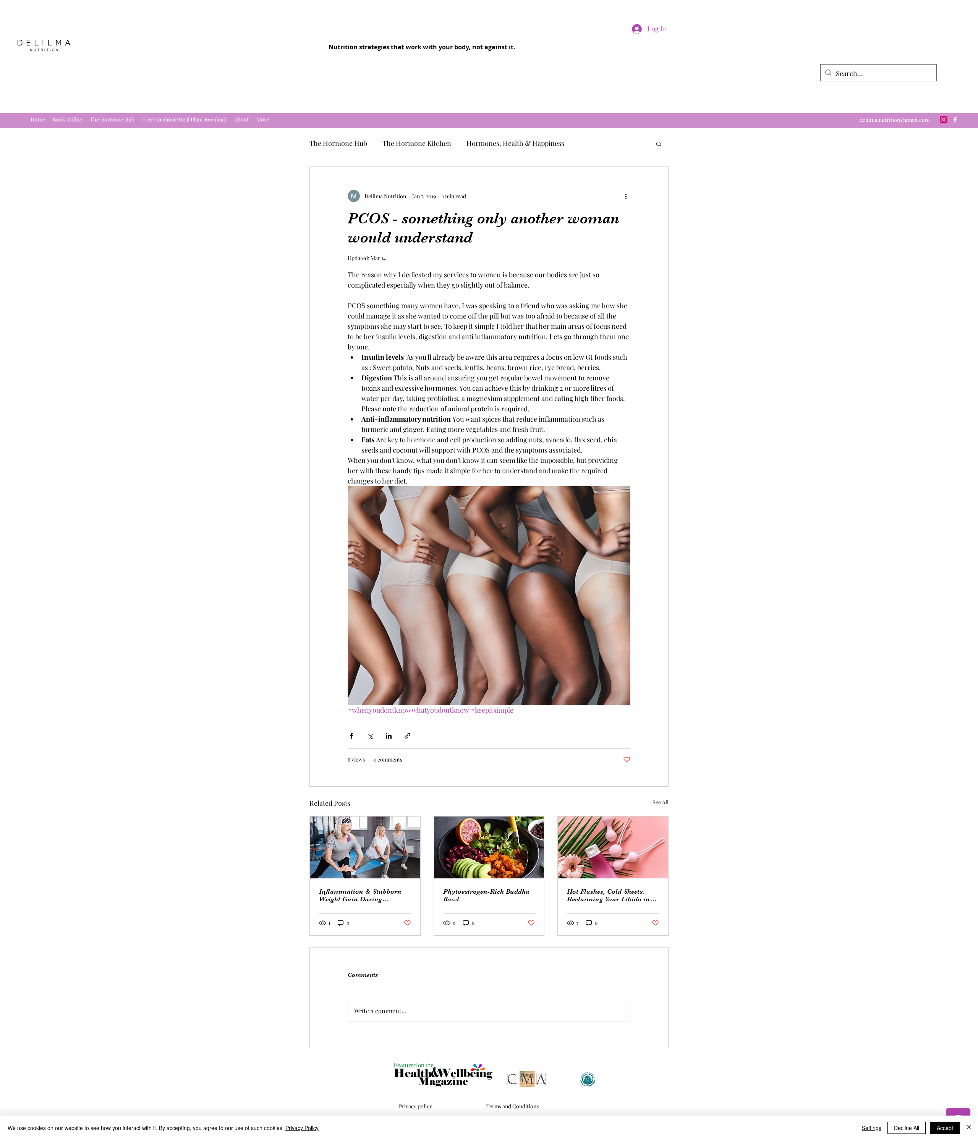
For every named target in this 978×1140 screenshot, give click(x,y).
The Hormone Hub (338, 143)
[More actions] (625, 196)
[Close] (968, 1128)
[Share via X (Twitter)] (370, 735)
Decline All (906, 1128)
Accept (945, 1128)
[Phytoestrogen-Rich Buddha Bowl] (489, 847)
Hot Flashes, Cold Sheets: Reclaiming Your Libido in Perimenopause (608, 895)
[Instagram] (943, 119)
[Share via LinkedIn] (388, 735)
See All (661, 802)
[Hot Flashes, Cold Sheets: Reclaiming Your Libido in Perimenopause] (613, 847)
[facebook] (955, 119)
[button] (658, 144)
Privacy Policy (302, 1128)
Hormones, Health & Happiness (515, 143)
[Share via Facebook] (351, 735)
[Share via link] (407, 735)
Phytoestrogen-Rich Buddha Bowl (486, 895)
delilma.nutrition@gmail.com (894, 119)
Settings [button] (871, 1128)
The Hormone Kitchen (416, 143)
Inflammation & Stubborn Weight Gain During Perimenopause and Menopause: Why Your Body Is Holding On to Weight (362, 895)
